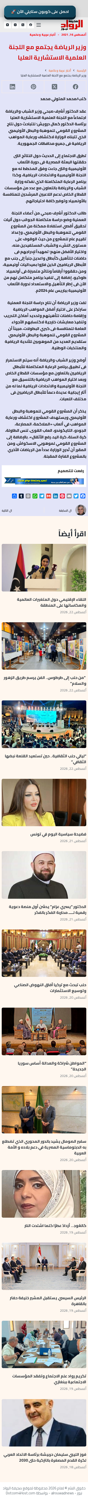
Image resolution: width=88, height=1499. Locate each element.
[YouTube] (7, 24)
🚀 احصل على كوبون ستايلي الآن (40, 11)
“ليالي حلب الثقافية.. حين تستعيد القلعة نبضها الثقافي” (45, 758)
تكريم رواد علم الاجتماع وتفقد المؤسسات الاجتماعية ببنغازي (49, 1378)
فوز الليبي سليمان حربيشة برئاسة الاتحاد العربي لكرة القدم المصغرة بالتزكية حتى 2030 (44, 1457)
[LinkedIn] (12, 87)
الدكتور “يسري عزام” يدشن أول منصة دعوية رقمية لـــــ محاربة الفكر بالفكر (47, 909)
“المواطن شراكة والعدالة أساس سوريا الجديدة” (52, 1066)
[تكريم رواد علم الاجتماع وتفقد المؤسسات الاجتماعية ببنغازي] (44, 1344)
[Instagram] (15, 24)
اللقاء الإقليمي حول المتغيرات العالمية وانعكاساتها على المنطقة (51, 602)
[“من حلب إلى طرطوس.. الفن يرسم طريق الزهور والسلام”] (44, 646)
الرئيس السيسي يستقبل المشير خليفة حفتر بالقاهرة (48, 1300)
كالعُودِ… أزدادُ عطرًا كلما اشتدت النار (55, 1225)
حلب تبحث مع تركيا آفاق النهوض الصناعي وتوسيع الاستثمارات (50, 987)
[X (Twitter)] (23, 24)
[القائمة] (38, 25)
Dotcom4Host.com (20, 1493)
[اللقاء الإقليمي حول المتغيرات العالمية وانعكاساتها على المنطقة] (44, 567)
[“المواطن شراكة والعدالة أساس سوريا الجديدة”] (44, 1031)
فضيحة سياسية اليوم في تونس (58, 834)
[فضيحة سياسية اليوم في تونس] (44, 802)
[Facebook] (30, 24)
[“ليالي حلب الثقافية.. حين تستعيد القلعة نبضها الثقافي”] (44, 724)
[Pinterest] (33, 87)
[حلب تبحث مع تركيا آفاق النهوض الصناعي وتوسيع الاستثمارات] (44, 953)
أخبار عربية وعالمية (42, 34)
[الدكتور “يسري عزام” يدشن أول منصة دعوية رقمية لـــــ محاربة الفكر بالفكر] (44, 874)
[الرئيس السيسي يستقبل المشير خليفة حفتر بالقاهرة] (44, 1266)
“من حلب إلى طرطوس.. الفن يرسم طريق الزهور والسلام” (45, 680)
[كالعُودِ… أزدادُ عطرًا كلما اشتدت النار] (44, 1193)
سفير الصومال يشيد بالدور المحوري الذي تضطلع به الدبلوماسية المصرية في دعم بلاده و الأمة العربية (44, 1147)
